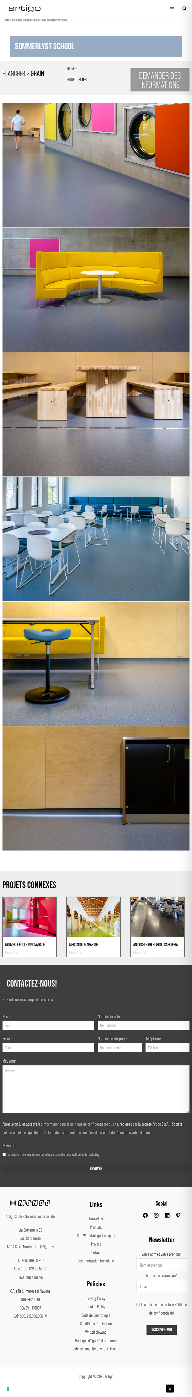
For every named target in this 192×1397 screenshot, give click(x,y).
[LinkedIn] (167, 1216)
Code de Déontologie (96, 1315)
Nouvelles (96, 1218)
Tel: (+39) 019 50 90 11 (30, 1260)
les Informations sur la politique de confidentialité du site (78, 1124)
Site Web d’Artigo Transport (96, 1235)
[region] (96, 49)
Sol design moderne (22, 20)
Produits (96, 1227)
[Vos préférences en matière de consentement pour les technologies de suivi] (8, 1389)
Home (6, 20)
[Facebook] (145, 1216)
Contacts (96, 1252)
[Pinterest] (178, 1216)
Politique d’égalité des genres (95, 1340)
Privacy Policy (95, 1298)
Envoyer (96, 1168)
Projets (96, 1244)
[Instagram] (156, 1216)
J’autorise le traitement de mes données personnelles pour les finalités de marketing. (53, 1154)
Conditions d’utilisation (96, 1323)
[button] (184, 8)
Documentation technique (96, 1260)
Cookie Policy (96, 1306)
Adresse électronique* (162, 1275)
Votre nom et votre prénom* (162, 1254)
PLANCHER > (23, 73)
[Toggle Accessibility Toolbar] (170, 1388)
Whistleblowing (95, 1332)
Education (39, 20)
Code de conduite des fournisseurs (96, 1348)
